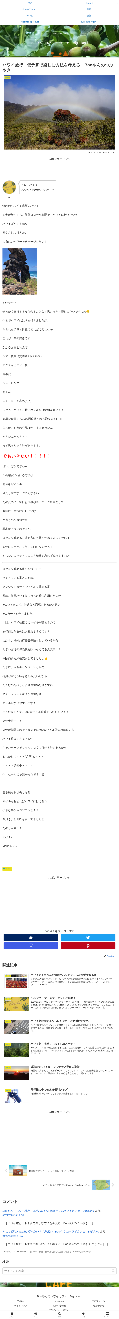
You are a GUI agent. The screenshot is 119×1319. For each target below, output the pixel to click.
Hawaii (8, 869)
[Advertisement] (59, 168)
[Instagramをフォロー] (31, 945)
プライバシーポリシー (59, 1310)
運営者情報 (98, 1305)
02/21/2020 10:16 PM (13, 1215)
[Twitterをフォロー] (88, 937)
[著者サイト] (31, 937)
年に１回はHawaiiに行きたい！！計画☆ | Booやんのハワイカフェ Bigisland (50, 1231)
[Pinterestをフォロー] (88, 945)
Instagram (59, 1301)
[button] (113, 1271)
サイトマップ (20, 1305)
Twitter (20, 1301)
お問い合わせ (59, 1305)
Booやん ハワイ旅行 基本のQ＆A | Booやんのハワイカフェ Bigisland (48, 1210)
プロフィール (98, 1301)
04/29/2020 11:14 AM (12, 1236)
